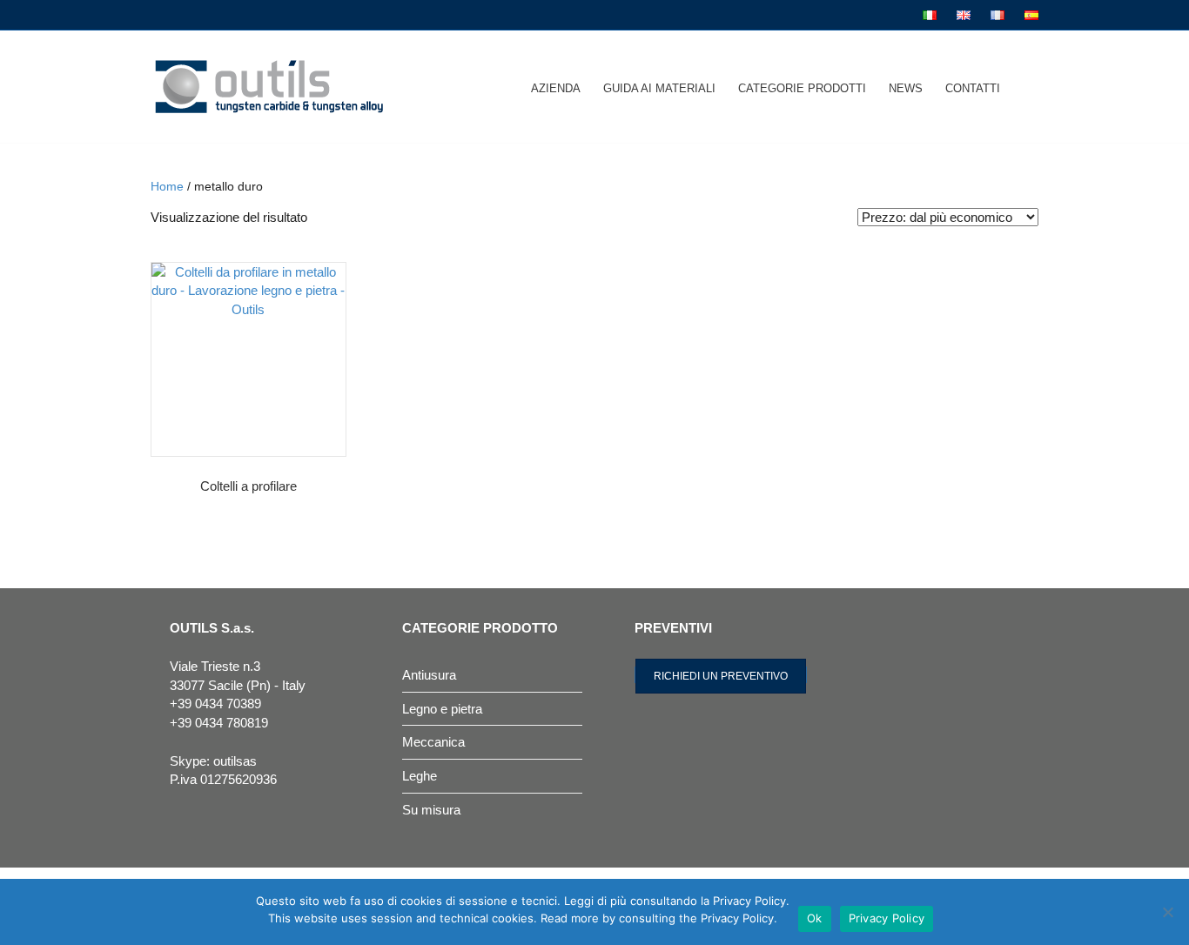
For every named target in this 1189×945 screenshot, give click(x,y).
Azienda (556, 88)
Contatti (972, 88)
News (906, 88)
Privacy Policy (887, 918)
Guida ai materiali (659, 88)
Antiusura (429, 674)
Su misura (431, 809)
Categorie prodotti (802, 88)
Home (167, 186)
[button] (721, 675)
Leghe (419, 775)
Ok (815, 918)
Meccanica (433, 741)
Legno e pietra (442, 708)
